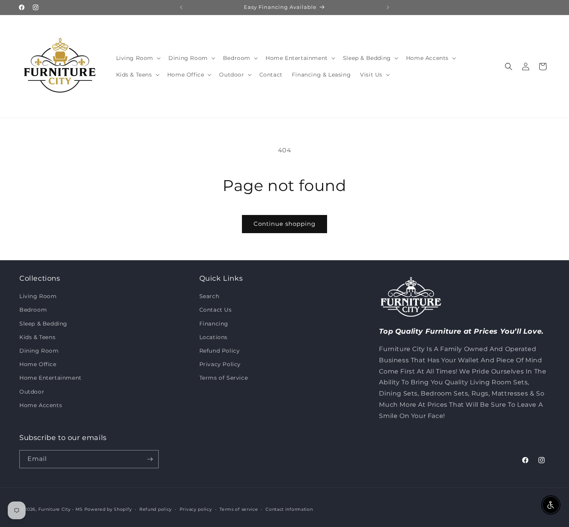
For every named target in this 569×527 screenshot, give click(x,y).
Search (209, 296)
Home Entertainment (50, 377)
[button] (137, 58)
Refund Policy (219, 350)
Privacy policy (196, 509)
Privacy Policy (220, 364)
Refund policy (155, 509)
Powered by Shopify (108, 509)
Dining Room (39, 350)
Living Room (38, 296)
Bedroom (33, 309)
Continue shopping (284, 223)
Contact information (289, 509)
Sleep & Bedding (43, 323)
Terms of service (238, 509)
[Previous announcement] (181, 7)
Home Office (38, 364)
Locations (213, 337)
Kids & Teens (37, 337)
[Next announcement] (387, 7)
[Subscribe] (149, 459)
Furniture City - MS (60, 509)
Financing (213, 323)
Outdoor (31, 391)
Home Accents (40, 405)
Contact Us (215, 309)
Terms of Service (223, 377)
